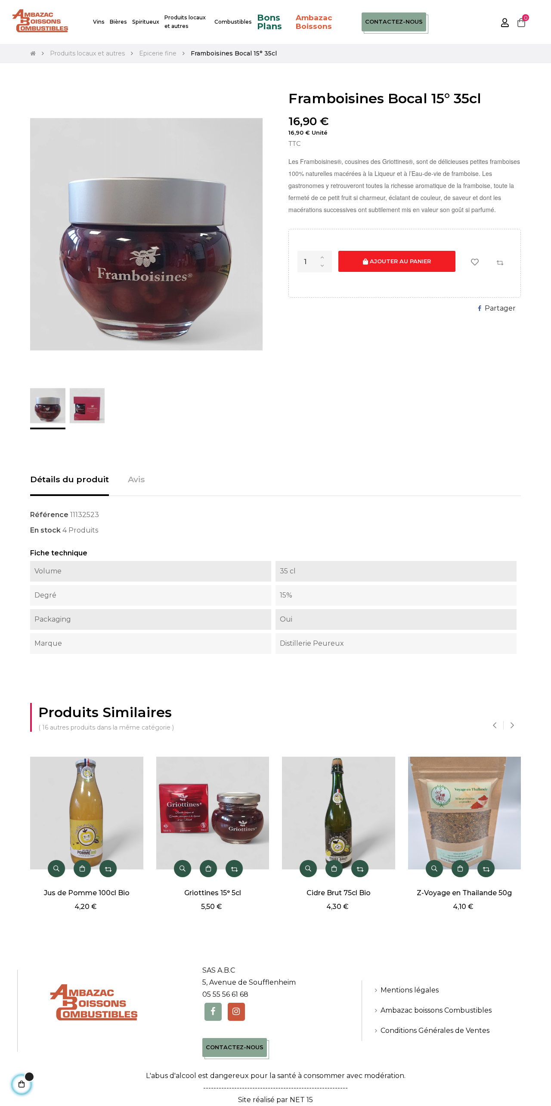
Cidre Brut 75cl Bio (338, 893)
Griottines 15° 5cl (212, 893)
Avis (136, 479)
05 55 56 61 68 (225, 994)
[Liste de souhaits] (475, 262)
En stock (45, 530)
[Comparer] (500, 262)
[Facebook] (213, 1012)
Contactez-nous (394, 21)
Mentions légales (410, 990)
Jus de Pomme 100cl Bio (87, 893)
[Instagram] (236, 1012)
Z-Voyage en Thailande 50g (464, 893)
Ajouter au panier (399, 261)
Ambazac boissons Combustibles (436, 1010)
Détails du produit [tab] (69, 479)
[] (82, 868)
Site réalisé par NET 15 (275, 1100)
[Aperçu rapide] (56, 868)
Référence (49, 515)
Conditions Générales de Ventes (435, 1030)
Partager (500, 308)
